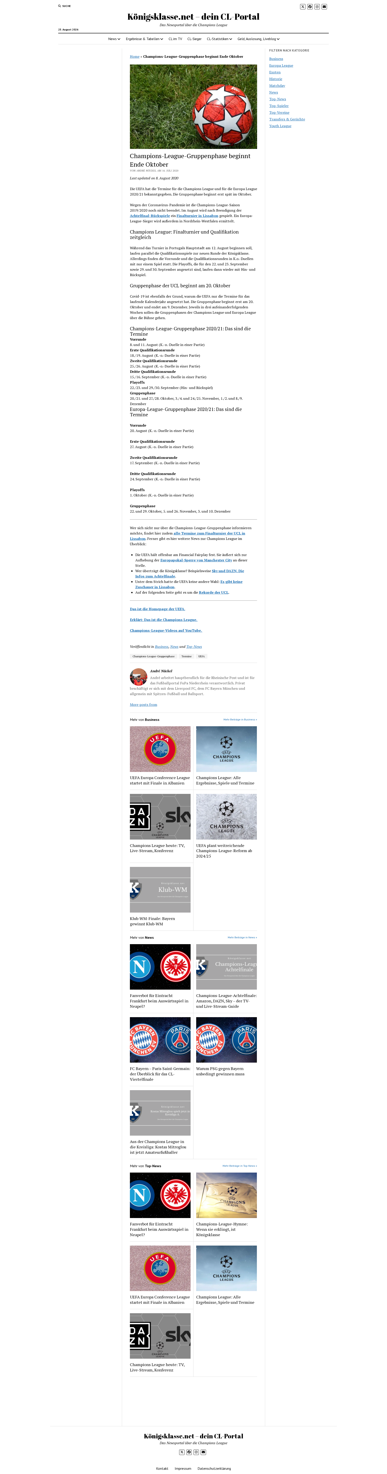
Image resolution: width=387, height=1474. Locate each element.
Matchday (277, 85)
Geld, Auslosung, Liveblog (257, 39)
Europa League (281, 65)
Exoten (275, 72)
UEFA (201, 656)
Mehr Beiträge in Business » (240, 719)
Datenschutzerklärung (214, 1468)
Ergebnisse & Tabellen (142, 39)
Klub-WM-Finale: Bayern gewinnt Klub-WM (152, 921)
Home (135, 56)
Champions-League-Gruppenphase (154, 656)
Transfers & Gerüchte (287, 119)
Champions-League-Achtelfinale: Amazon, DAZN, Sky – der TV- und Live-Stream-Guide (226, 1001)
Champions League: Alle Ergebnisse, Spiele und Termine (225, 780)
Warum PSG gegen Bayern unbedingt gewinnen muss (220, 1071)
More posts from (143, 704)
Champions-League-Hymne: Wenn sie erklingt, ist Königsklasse (222, 1229)
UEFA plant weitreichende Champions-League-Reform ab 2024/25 (224, 851)
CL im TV (175, 39)
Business (161, 646)
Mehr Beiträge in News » (242, 937)
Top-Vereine (279, 112)
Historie (275, 78)
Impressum (183, 1468)
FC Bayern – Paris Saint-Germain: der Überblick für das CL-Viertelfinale (160, 1074)
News (112, 39)
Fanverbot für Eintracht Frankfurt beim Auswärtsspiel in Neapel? (159, 1001)
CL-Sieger (194, 39)
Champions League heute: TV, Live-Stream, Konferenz (157, 848)
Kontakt (162, 1468)
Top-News (194, 646)
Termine (186, 656)
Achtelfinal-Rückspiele (150, 215)
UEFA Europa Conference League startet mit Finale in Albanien (160, 780)
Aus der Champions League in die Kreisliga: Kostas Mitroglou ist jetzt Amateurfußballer (158, 1147)
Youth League (280, 125)
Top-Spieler (279, 105)
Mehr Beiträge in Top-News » (240, 1165)
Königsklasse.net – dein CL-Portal (193, 16)
